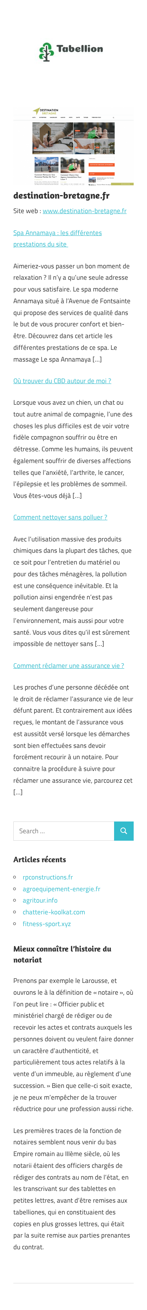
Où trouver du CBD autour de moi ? (62, 381)
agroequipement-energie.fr (61, 889)
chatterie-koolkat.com (54, 912)
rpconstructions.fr (48, 877)
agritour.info (40, 900)
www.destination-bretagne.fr (85, 211)
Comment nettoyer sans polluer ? (60, 517)
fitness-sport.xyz (47, 924)
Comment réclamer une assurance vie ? (68, 665)
